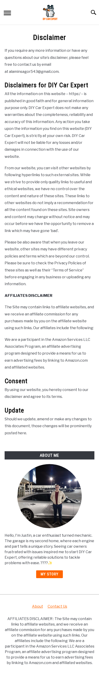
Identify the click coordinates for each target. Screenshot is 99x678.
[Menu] (7, 13)
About (37, 606)
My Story (49, 574)
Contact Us (57, 606)
